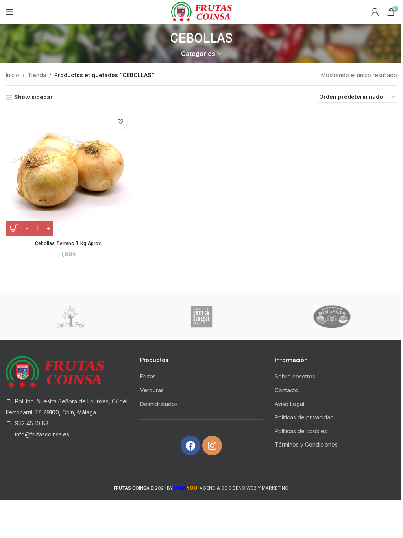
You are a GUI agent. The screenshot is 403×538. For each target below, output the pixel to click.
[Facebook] (190, 445)
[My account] (375, 12)
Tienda (37, 75)
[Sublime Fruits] (71, 316)
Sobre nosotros (295, 376)
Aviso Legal (289, 404)
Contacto (286, 390)
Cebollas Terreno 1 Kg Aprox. (68, 243)
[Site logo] (201, 11)
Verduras (152, 390)
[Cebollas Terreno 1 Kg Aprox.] (68, 173)
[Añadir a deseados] (120, 122)
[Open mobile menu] (10, 12)
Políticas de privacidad (304, 417)
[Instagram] (212, 445)
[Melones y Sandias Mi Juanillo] (332, 316)
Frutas (148, 376)
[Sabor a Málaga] (201, 316)
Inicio (12, 75)
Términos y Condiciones (306, 444)
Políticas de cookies (301, 431)
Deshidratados (159, 404)
